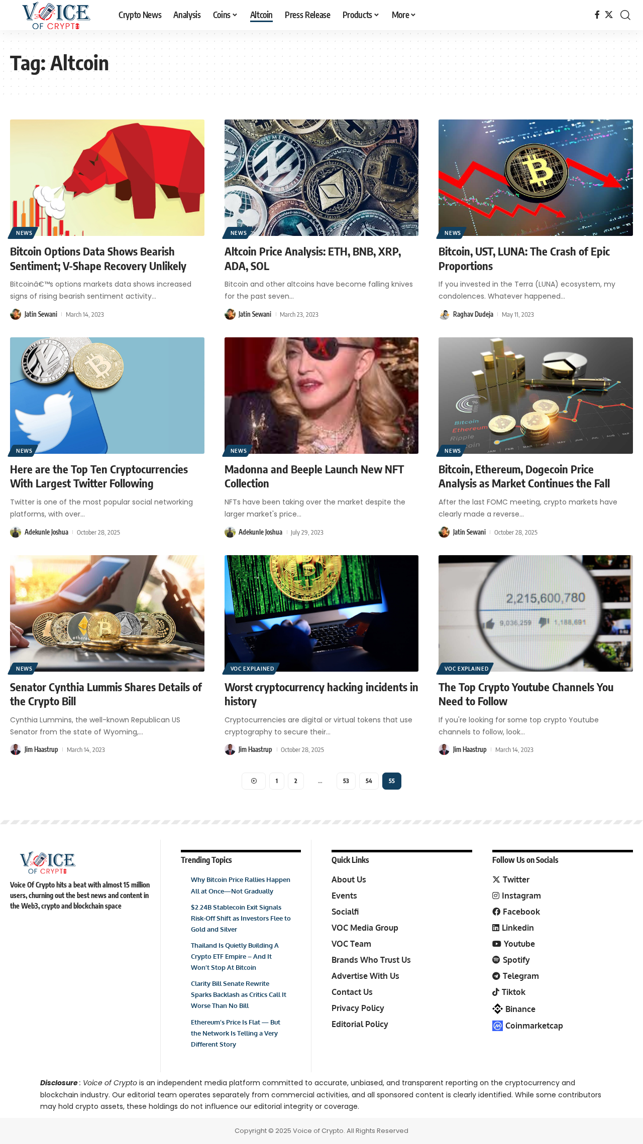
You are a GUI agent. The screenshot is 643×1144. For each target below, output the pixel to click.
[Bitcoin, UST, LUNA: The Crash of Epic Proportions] (536, 177)
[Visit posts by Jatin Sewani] (15, 314)
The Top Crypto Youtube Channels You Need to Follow (526, 694)
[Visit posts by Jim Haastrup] (15, 749)
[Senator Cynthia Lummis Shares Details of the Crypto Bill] (107, 613)
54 (369, 781)
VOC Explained (252, 669)
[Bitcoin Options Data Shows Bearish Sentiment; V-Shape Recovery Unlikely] (107, 177)
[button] (625, 15)
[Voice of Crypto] (56, 15)
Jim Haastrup (41, 749)
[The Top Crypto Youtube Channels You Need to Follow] (536, 613)
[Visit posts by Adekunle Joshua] (15, 532)
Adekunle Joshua (46, 532)
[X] (608, 15)
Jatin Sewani (41, 314)
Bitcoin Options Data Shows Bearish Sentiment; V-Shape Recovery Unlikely (98, 258)
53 (346, 781)
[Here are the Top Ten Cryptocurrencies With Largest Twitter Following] (107, 395)
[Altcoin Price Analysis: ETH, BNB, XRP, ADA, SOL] (322, 177)
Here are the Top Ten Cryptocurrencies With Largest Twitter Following (99, 476)
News (24, 233)
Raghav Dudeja (473, 314)
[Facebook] (597, 15)
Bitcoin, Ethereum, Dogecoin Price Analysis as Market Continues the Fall (524, 476)
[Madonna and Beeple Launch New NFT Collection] (322, 395)
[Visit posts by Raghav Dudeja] (444, 314)
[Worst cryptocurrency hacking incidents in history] (322, 613)
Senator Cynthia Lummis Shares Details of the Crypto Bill (106, 694)
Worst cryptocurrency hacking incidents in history (321, 694)
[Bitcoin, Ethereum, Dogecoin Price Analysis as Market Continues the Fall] (536, 395)
